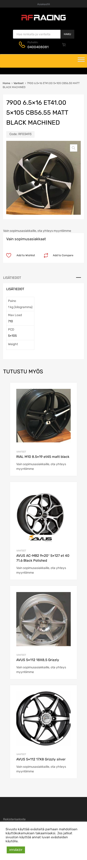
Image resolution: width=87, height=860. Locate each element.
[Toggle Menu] (81, 61)
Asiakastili (43, 4)
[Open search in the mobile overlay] (43, 34)
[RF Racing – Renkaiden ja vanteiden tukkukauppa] (43, 20)
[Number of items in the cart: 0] (64, 44)
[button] (73, 148)
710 (10, 321)
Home (6, 83)
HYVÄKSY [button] (15, 850)
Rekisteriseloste (14, 819)
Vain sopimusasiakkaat (26, 239)
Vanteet (19, 83)
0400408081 (37, 47)
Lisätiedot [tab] (12, 278)
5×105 (12, 336)
